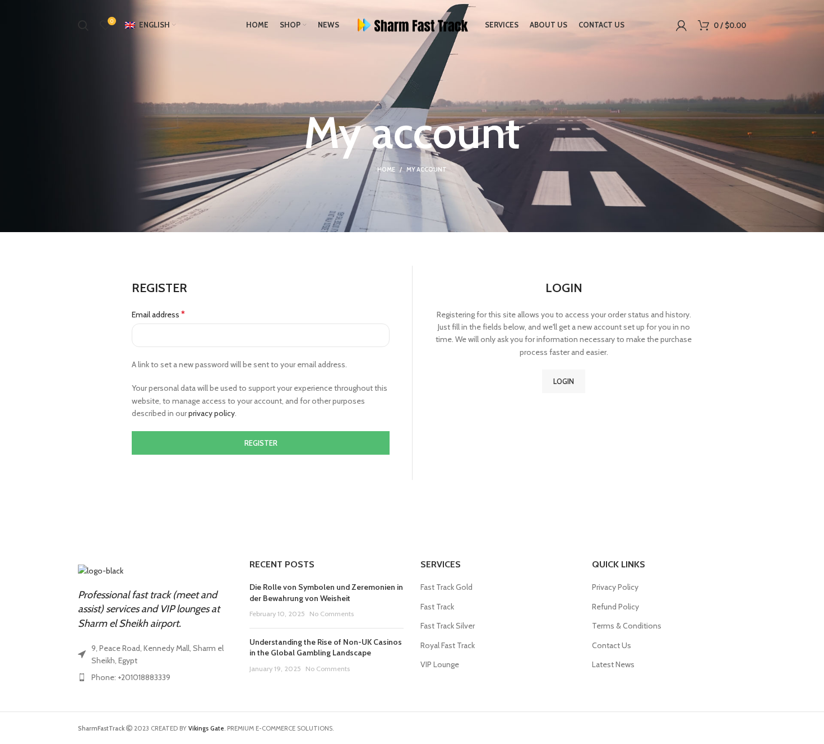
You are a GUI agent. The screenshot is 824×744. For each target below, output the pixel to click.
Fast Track (437, 607)
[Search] (83, 25)
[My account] (681, 25)
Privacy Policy (615, 587)
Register (260, 442)
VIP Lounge (439, 664)
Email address (158, 314)
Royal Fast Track (447, 645)
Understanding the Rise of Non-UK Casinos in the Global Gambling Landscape (325, 647)
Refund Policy (615, 607)
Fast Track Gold (446, 587)
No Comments (331, 613)
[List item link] (155, 677)
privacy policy (211, 413)
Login (563, 381)
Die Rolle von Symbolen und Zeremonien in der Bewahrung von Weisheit (326, 592)
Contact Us (611, 645)
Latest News (613, 664)
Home (386, 169)
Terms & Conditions (626, 626)
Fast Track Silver (447, 626)
